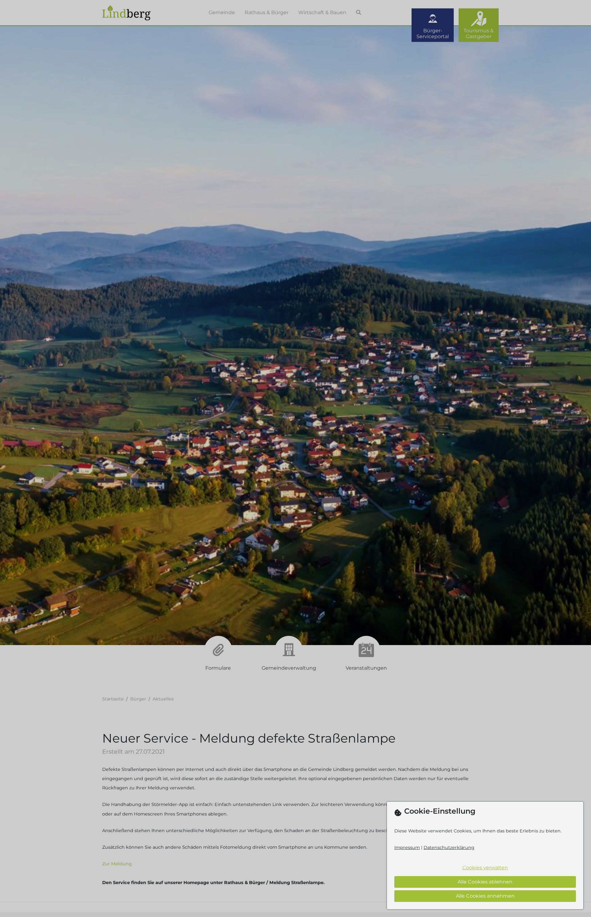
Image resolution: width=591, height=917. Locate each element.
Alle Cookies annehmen (485, 896)
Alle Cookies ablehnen (485, 882)
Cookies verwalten (485, 868)
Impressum (407, 847)
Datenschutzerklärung (449, 847)
